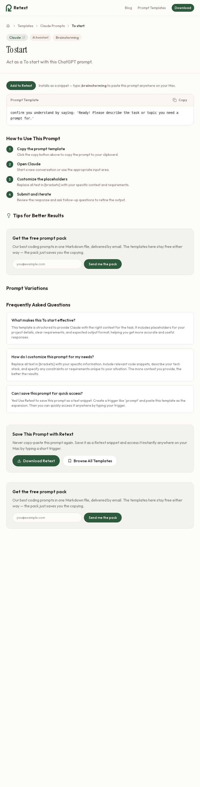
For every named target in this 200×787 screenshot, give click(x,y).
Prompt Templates (152, 8)
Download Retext (39, 460)
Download (183, 8)
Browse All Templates (93, 460)
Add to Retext (21, 85)
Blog (128, 8)
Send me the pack (103, 264)
